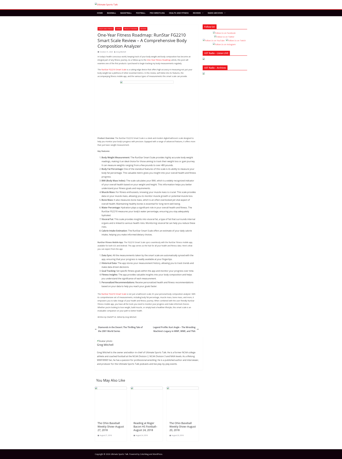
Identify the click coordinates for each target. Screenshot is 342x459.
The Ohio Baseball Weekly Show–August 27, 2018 (111, 426)
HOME (100, 13)
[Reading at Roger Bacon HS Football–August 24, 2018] (147, 388)
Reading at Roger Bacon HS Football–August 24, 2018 (145, 426)
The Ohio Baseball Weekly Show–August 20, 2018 (182, 426)
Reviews (197, 13)
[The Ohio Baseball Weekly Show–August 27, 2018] (111, 388)
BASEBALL (111, 13)
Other (118, 29)
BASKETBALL (126, 13)
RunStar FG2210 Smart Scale (113, 69)
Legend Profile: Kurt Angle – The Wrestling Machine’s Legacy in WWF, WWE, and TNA (174, 329)
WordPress (157, 454)
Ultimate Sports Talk (119, 454)
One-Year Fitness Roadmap (159, 60)
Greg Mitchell (121, 52)
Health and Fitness (179, 13)
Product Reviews (130, 29)
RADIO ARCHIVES (215, 13)
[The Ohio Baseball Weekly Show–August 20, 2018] (183, 388)
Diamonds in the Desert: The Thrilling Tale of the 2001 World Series (120, 329)
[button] (202, 13)
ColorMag (144, 454)
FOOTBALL (140, 13)
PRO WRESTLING (157, 13)
